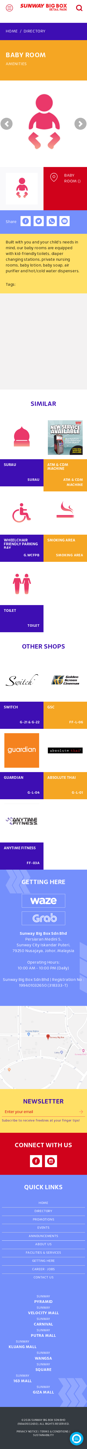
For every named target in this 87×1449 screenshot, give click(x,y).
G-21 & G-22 (30, 722)
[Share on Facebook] (26, 225)
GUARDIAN (13, 778)
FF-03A (33, 863)
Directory (34, 31)
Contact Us (44, 1277)
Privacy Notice (27, 1431)
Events (43, 1227)
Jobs (51, 1269)
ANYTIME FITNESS (20, 848)
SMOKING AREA (61, 540)
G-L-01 (77, 792)
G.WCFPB (32, 555)
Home (12, 31)
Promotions (43, 1219)
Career (38, 1269)
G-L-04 (34, 792)
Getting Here (43, 1261)
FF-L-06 (76, 722)
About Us (43, 1244)
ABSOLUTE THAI (61, 778)
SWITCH (11, 707)
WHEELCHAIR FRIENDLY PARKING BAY (21, 544)
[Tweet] (39, 225)
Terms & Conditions (54, 1431)
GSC (50, 707)
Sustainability (43, 1435)
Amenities (16, 64)
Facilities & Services (43, 1252)
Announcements (43, 1236)
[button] (76, 7)
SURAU (10, 465)
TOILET (10, 611)
